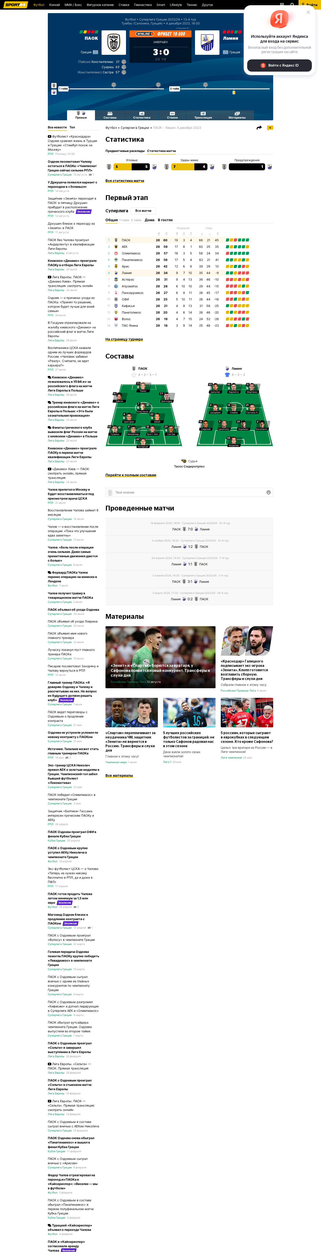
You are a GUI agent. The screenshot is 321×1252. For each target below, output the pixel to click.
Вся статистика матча (124, 180)
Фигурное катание (100, 5)
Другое (207, 5)
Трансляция (203, 117)
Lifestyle (176, 5)
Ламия (230, 38)
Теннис (192, 5)
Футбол (38, 5)
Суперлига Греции (135, 127)
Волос (126, 319)
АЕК (125, 246)
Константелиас (102, 62)
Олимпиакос (131, 253)
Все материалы (119, 775)
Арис (125, 266)
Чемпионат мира (116, 762)
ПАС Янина (130, 325)
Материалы (237, 117)
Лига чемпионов (231, 757)
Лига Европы (56, 253)
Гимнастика (143, 5)
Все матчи (143, 210)
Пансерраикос (133, 293)
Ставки (124, 5)
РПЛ (51, 153)
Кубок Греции (56, 840)
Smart (161, 5)
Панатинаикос (132, 260)
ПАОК (91, 38)
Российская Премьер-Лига (128, 681)
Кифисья (128, 306)
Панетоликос (131, 312)
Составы (110, 117)
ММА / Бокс (73, 5)
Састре (108, 72)
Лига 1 (167, 762)
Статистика (141, 117)
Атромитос (130, 286)
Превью (81, 117)
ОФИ (125, 299)
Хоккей (54, 5)
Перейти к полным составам (130, 475)
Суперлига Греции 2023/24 (159, 19)
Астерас (128, 279)
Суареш (108, 67)
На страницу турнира (124, 339)
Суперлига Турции (60, 1192)
